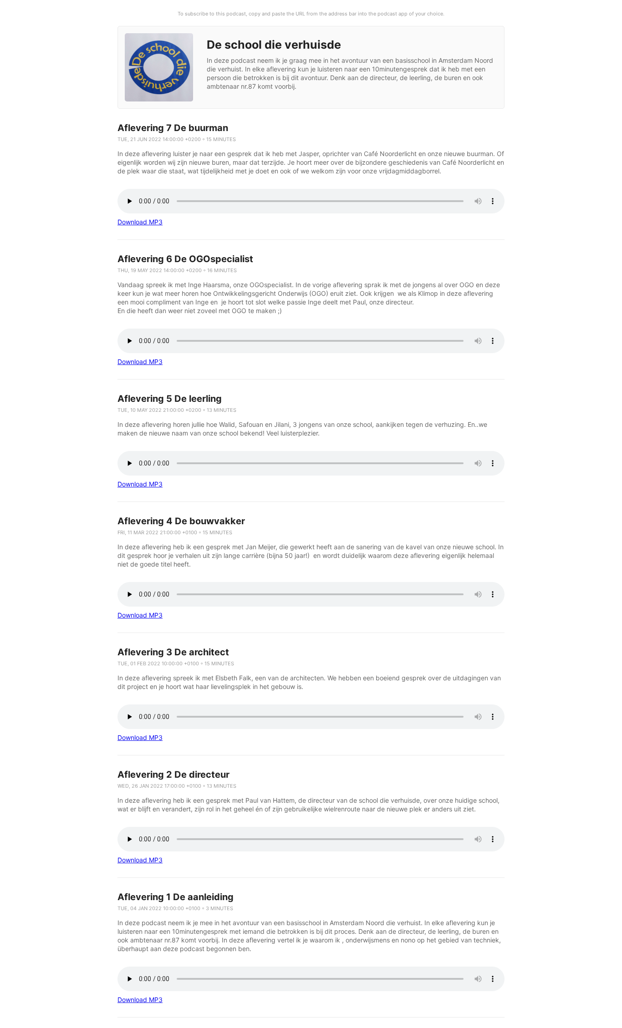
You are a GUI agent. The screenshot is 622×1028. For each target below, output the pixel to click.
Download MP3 (140, 222)
